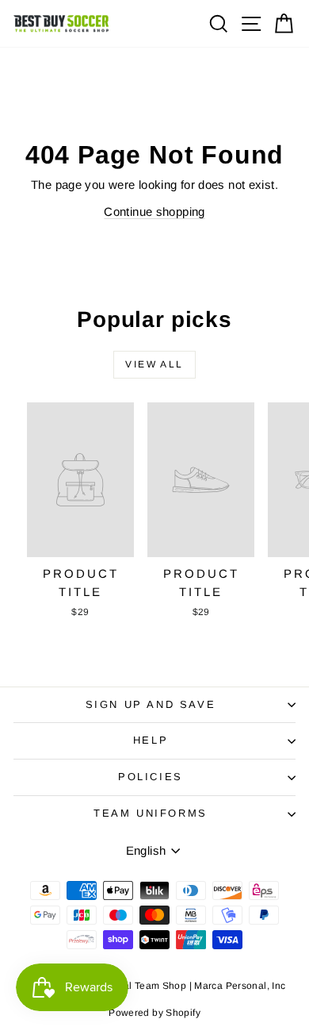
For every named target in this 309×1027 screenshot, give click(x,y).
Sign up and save (151, 704)
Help (150, 740)
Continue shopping (154, 211)
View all (154, 364)
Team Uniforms (150, 813)
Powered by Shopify (154, 1012)
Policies (150, 777)
